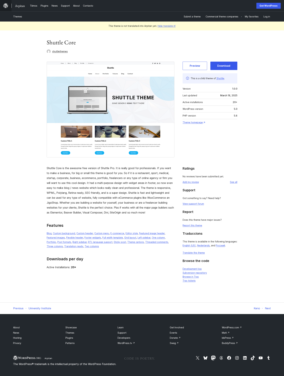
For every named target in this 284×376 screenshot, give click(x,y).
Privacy (17, 343)
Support (122, 332)
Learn (121, 327)
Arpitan (48, 358)
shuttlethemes (60, 51)
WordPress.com (232, 327)
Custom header (84, 233)
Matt (226, 332)
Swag (174, 343)
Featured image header (152, 233)
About (16, 327)
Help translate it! (167, 25)
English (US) (189, 245)
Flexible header (74, 237)
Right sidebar (79, 242)
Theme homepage (193, 122)
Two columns (92, 246)
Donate (175, 337)
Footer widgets (92, 237)
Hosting (17, 337)
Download (223, 65)
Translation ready (73, 246)
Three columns (55, 246)
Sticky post (120, 242)
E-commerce (117, 233)
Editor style (132, 233)
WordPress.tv (126, 343)
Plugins (69, 337)
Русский (220, 245)
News (16, 332)
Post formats (64, 242)
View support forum (193, 203)
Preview (195, 65)
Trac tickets (189, 280)
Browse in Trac (191, 276)
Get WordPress (269, 5)
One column (158, 237)
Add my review (191, 182)
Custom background (64, 233)
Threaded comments (156, 242)
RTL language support (100, 242)
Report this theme (192, 225)
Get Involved (177, 327)
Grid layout (130, 237)
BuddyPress (230, 343)
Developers (124, 337)
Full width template (112, 237)
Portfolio (51, 242)
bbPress (228, 337)
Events (173, 332)
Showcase (71, 327)
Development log (192, 268)
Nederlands (203, 245)
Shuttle (220, 78)
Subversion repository (195, 272)
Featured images (56, 237)
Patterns (70, 343)
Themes (17, 16)
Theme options (135, 242)
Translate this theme (194, 252)
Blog (49, 233)
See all (233, 182)
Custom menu (101, 233)
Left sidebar (144, 237)
